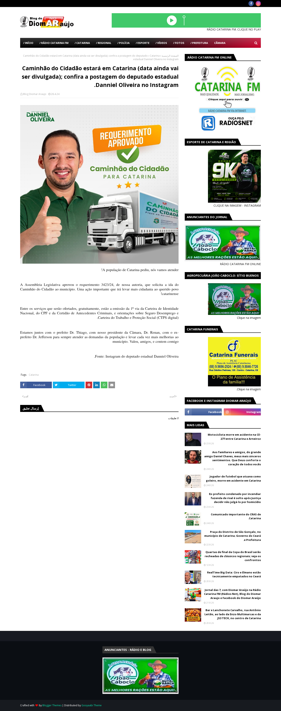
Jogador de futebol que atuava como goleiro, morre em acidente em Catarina (233, 478)
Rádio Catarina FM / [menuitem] (54, 43)
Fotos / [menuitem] (178, 43)
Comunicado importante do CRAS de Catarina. (236, 516)
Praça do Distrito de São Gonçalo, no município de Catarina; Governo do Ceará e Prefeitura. (232, 536)
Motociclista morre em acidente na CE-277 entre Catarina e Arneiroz (234, 437)
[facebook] (251, 3)
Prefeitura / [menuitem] (199, 43)
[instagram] (258, 3)
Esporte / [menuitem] (142, 43)
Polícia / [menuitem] (123, 43)
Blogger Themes (52, 705)
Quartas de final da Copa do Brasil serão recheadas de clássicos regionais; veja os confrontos (233, 556)
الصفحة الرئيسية (170, 55)
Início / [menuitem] (28, 43)
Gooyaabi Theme (91, 705)
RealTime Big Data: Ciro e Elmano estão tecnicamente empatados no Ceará (234, 574)
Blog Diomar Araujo (34, 94)
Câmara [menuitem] (219, 43)
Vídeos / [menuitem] (161, 43)
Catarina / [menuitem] (82, 43)
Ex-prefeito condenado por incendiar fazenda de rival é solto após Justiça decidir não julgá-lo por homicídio (235, 498)
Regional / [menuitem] (103, 43)
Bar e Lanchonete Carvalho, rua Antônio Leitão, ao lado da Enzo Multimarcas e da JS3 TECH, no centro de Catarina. (232, 614)
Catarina (155, 55)
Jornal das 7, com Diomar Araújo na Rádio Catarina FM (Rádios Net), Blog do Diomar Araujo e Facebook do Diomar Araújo (232, 594)
